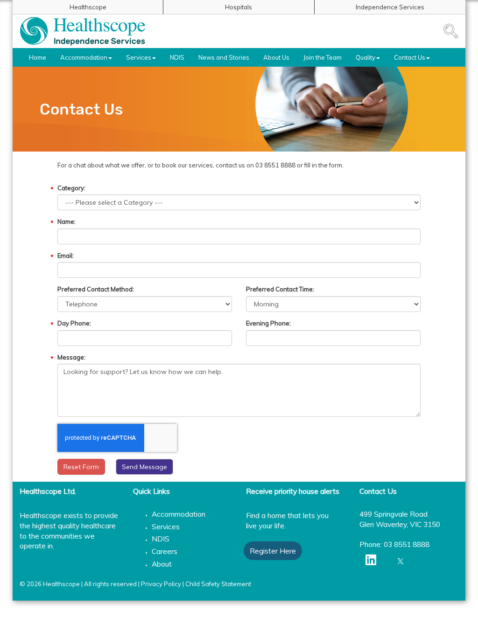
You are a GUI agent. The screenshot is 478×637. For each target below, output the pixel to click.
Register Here (273, 550)
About (162, 563)
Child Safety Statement (218, 584)
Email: (65, 255)
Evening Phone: (268, 323)
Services (138, 57)
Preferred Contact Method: (95, 289)
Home (37, 57)
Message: (71, 357)
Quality (365, 57)
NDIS (177, 57)
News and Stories (223, 57)
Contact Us (409, 57)
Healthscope (88, 7)
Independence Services (390, 7)
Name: (66, 221)
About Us (276, 57)
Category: (71, 188)
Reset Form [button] (81, 467)
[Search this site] (450, 31)
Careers (164, 551)
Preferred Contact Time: (280, 289)
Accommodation (83, 57)
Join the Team (322, 57)
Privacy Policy (161, 584)
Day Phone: (74, 323)
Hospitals (238, 7)
